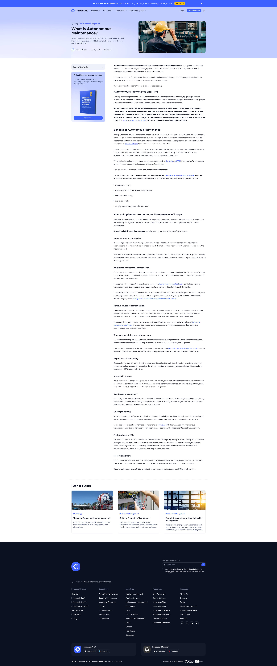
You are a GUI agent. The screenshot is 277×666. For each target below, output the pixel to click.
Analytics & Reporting (107, 602)
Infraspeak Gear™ (78, 602)
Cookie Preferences (99, 661)
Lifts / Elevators (132, 614)
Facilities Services (133, 598)
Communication (105, 610)
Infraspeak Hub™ (78, 598)
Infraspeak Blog (159, 602)
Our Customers (159, 594)
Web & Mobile (77, 610)
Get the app (91, 651)
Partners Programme (188, 606)
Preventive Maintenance (108, 594)
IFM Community (159, 606)
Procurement (104, 614)
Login (182, 11)
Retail (128, 622)
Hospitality (130, 606)
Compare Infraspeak (161, 622)
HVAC (128, 610)
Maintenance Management (90, 24)
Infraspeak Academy (161, 610)
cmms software (131, 144)
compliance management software (182, 348)
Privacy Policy (193, 569)
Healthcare (130, 631)
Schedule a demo (194, 11)
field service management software (179, 175)
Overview (75, 594)
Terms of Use (181, 569)
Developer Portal (160, 618)
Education (130, 635)
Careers (183, 598)
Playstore (105, 651)
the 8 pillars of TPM (173, 161)
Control (102, 606)
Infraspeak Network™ (80, 606)
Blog (76, 24)
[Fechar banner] (201, 3)
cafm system (162, 425)
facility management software (171, 284)
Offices (129, 627)
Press (182, 602)
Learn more (180, 3)
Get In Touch (185, 614)
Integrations (76, 614)
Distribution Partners (188, 610)
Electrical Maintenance (135, 618)
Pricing (74, 618)
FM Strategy (77, 514)
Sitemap (183, 618)
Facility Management (134, 594)
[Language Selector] (204, 10)
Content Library (159, 598)
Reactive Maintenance (108, 598)
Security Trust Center (161, 614)
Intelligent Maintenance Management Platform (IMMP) (154, 298)
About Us (184, 594)
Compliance (104, 618)
